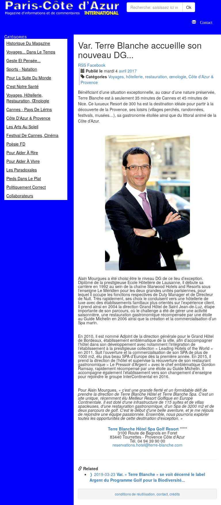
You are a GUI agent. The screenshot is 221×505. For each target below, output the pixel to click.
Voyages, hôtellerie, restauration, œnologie (147, 76)
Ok (188, 7)
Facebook (96, 65)
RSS (82, 65)
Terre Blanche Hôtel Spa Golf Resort (143, 429)
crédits (174, 493)
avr (122, 71)
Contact (204, 22)
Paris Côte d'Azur (49, 15)
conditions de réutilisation (135, 493)
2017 (132, 71)
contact (162, 493)
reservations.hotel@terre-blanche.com (147, 445)
